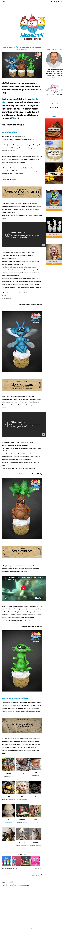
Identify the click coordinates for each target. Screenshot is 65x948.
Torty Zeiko (37, 822)
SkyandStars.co (44, 946)
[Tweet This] (38, 868)
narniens (37, 168)
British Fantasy (11, 711)
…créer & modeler (5, 868)
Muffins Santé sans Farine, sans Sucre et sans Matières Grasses (54, 152)
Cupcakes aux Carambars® (54, 173)
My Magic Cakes (26, 845)
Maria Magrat (35, 798)
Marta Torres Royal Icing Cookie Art (22, 799)
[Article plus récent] (12, 874)
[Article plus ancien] (29, 874)
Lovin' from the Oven (38, 845)
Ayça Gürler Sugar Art (9, 846)
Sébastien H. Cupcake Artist (30, 946)
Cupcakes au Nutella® (54, 129)
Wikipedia (14, 118)
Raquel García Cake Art (8, 822)
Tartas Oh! (37, 775)
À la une (11, 868)
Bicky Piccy (11, 776)
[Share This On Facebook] (36, 868)
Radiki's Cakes (25, 775)
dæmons (9, 171)
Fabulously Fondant (24, 822)
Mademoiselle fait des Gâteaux (11, 799)
